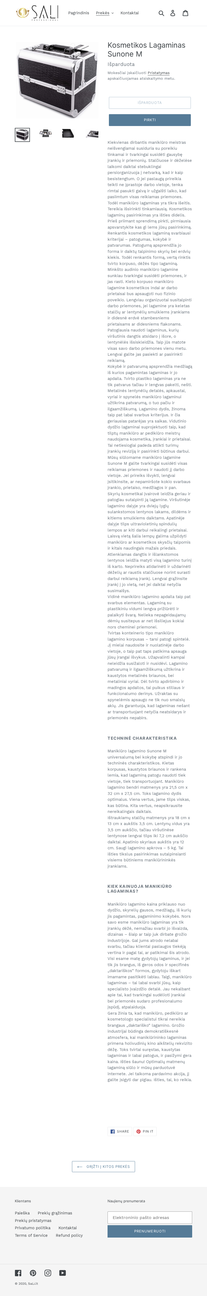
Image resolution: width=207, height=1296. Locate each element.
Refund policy (69, 1235)
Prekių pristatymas (33, 1220)
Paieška (22, 1213)
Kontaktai (67, 1227)
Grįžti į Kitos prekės (107, 1166)
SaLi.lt (33, 1283)
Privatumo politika (32, 1227)
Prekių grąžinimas (55, 1213)
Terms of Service (31, 1235)
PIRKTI (150, 120)
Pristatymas (159, 73)
